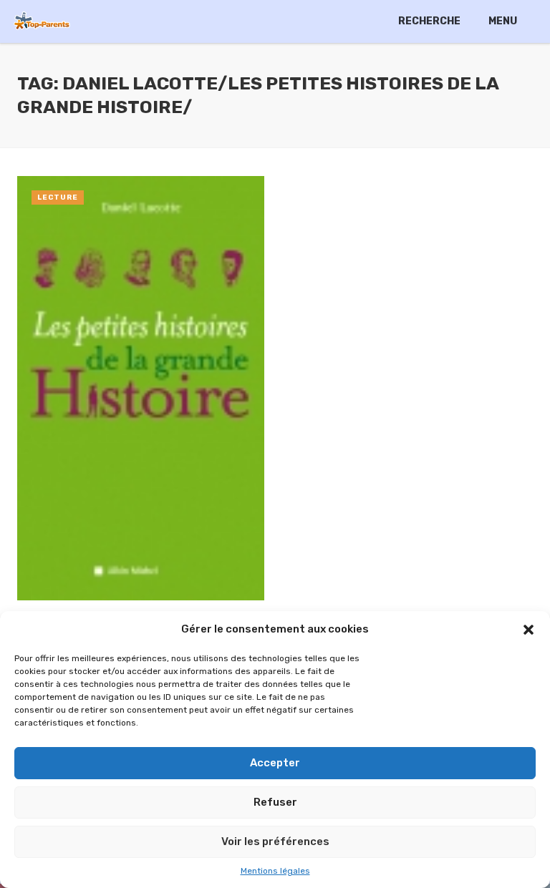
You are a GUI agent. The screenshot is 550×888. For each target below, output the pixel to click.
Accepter (275, 762)
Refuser (275, 802)
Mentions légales (275, 871)
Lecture (57, 197)
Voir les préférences (275, 841)
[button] (528, 630)
